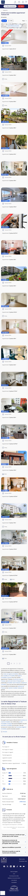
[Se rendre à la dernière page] (20, 663)
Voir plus (5, 731)
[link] (14, 25)
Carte (11, 20)
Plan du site (22, 859)
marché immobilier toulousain (15, 688)
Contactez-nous (23, 861)
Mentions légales (14, 871)
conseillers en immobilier (9, 675)
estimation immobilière (6, 725)
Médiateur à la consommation (14, 878)
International (14, 880)
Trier (23, 21)
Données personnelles (14, 876)
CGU (14, 873)
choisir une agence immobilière (10, 674)
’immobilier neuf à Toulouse (13, 682)
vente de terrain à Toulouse (14, 681)
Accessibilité (14, 882)
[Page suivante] (17, 663)
